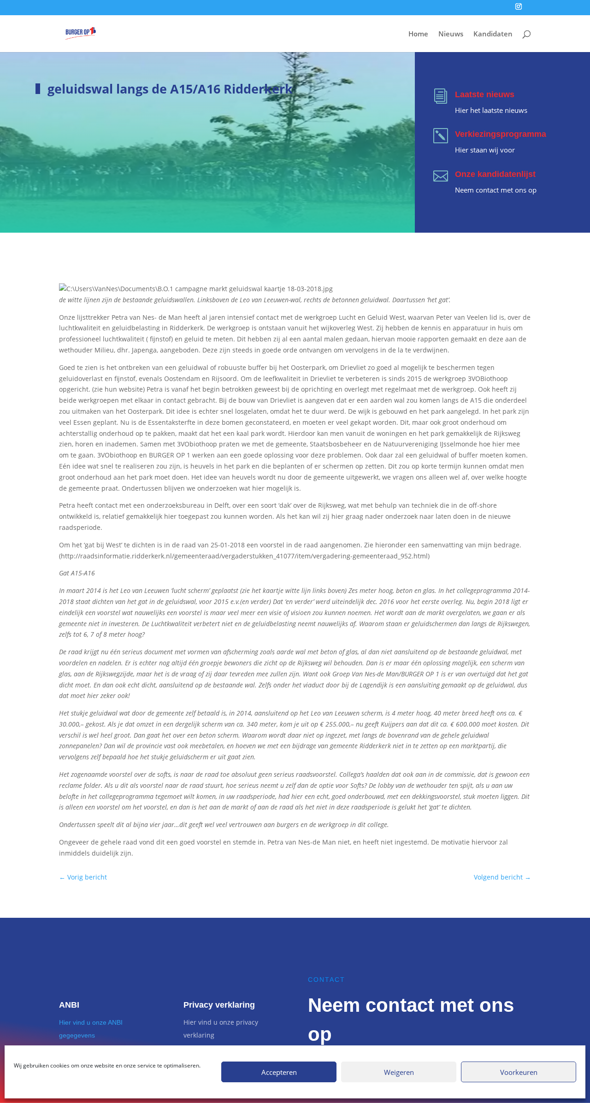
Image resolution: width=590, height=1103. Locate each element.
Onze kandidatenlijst (495, 174)
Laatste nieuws (484, 94)
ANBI (69, 1004)
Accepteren (279, 1072)
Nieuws (450, 34)
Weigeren (399, 1072)
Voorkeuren (518, 1072)
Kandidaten (493, 34)
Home (418, 34)
